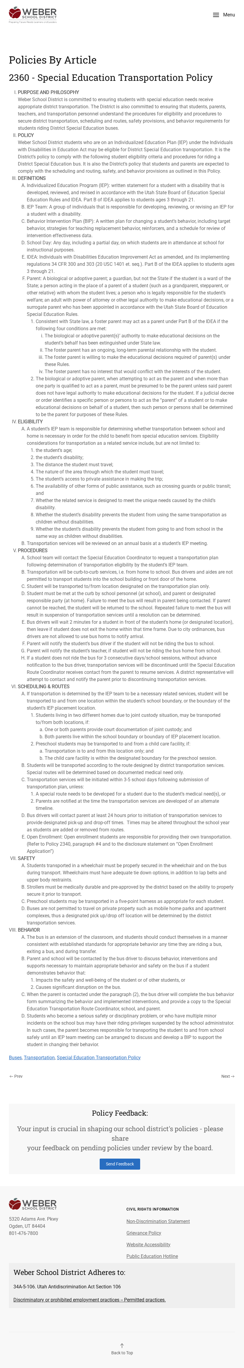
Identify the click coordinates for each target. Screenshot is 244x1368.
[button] (224, 15)
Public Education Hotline (152, 1256)
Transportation (39, 1057)
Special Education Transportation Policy (99, 1057)
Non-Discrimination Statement (158, 1221)
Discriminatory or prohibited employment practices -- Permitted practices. (89, 1300)
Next (225, 1076)
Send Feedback (120, 1164)
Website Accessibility (148, 1244)
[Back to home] (33, 15)
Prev (18, 1076)
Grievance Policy (143, 1233)
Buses (15, 1057)
